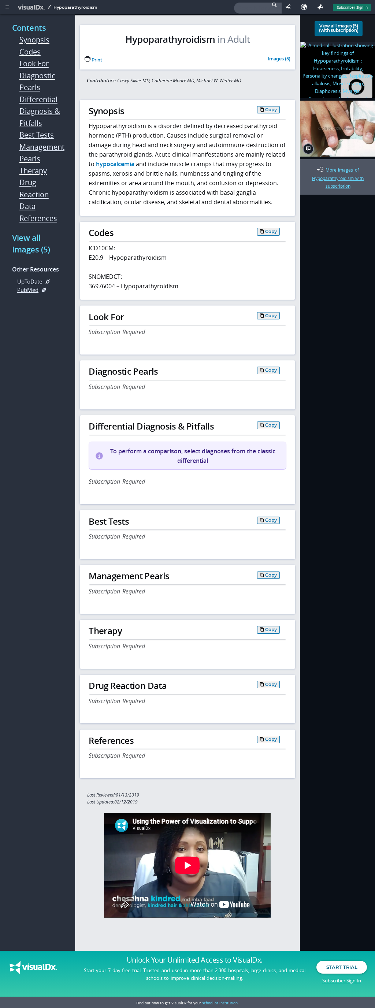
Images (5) (279, 59)
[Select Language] (306, 7)
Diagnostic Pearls (37, 82)
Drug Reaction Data (34, 194)
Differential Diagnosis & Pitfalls (39, 111)
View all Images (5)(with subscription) (338, 28)
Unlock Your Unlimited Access (195, 960)
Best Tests (36, 135)
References (38, 218)
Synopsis (34, 40)
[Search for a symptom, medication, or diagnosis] (258, 8)
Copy (271, 109)
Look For (34, 63)
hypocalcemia (115, 164)
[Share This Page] (290, 7)
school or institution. (220, 1002)
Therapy (33, 171)
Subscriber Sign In (352, 7)
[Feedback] (321, 7)
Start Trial (341, 967)
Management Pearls (40, 153)
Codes (30, 52)
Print (96, 60)
